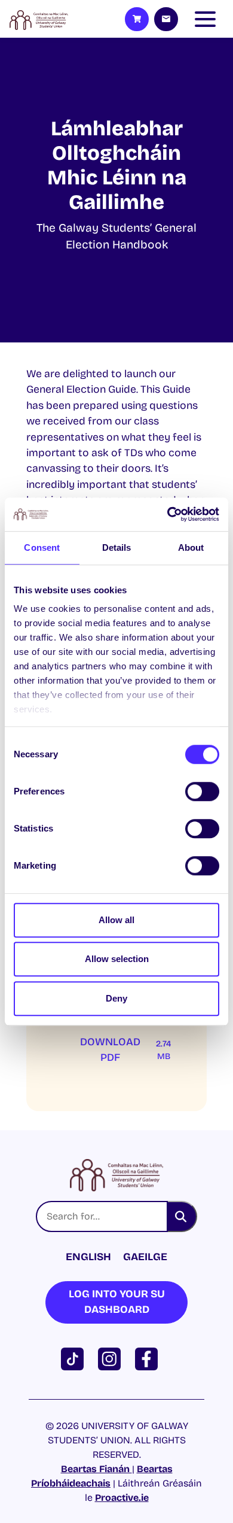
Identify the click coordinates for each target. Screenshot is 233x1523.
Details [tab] (116, 547)
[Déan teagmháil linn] (166, 19)
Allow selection (117, 959)
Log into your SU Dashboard (117, 1302)
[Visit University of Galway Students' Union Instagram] (111, 1358)
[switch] (202, 791)
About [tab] (191, 547)
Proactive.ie (122, 1497)
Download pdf (125, 1050)
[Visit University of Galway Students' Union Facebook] (149, 1358)
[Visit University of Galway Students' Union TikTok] (74, 1358)
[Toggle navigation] (208, 19)
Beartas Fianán (96, 1469)
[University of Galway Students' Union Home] (38, 19)
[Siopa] (137, 19)
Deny (116, 998)
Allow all (116, 920)
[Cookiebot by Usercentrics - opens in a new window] (167, 514)
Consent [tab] (42, 547)
